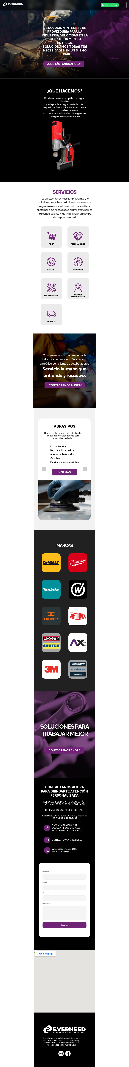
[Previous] (44, 469)
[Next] (85, 469)
